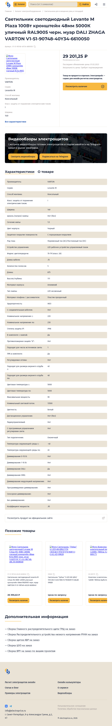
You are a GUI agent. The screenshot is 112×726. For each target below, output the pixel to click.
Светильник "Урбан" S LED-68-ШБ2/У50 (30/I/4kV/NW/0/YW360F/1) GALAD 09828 (63, 580)
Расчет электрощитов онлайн (20, 682)
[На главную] (7, 4)
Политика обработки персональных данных (77, 709)
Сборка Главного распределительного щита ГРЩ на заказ (41, 629)
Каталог (21, 4)
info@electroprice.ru (15, 710)
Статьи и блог (12, 687)
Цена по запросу (57, 595)
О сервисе (63, 687)
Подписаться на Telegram (55, 156)
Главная (8, 11)
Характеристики (19, 172)
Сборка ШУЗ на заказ (20, 645)
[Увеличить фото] (15, 64)
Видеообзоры (65, 693)
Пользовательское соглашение (72, 706)
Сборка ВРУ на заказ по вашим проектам (31, 651)
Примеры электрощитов (17, 693)
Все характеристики (15, 121)
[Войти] (96, 4)
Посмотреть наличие (76, 86)
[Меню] (104, 4)
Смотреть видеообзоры (23, 156)
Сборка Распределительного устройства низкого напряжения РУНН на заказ (53, 634)
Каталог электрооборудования (28, 11)
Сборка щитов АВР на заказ (23, 640)
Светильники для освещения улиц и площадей (63, 11)
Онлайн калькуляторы (69, 682)
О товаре (46, 172)
